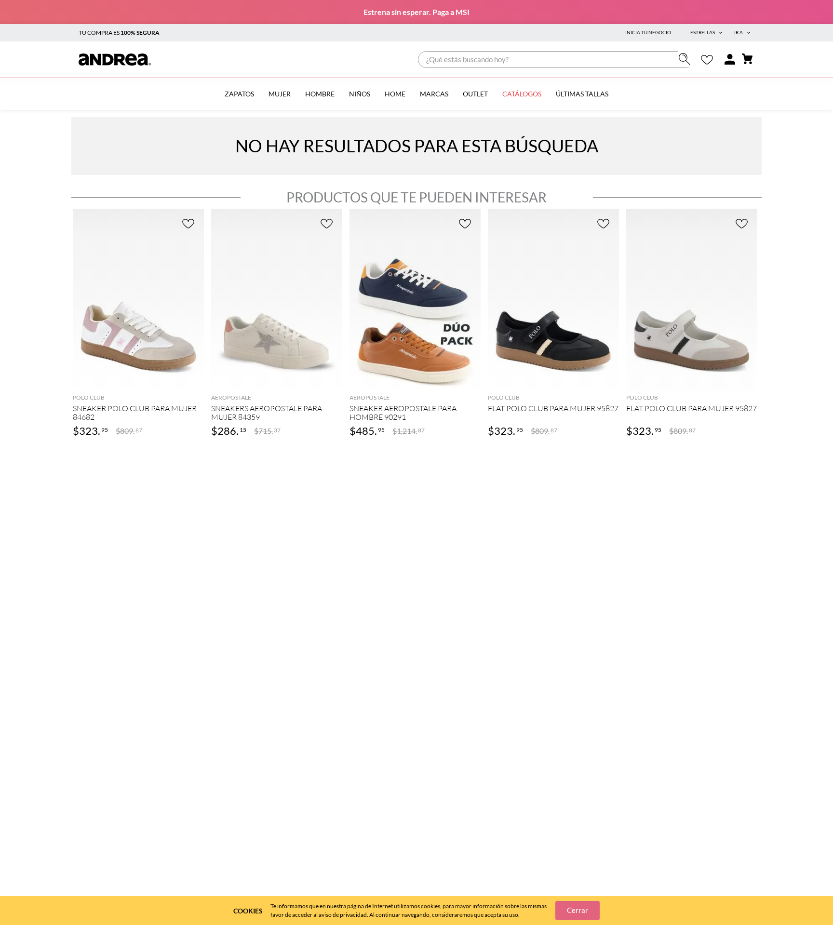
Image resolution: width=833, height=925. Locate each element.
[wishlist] (707, 60)
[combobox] (556, 59)
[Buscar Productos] (687, 59)
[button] (138, 378)
